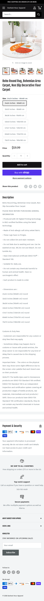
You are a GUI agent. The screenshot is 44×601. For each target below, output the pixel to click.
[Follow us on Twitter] (9, 572)
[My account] (34, 8)
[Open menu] (3, 8)
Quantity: (6, 156)
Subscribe (10, 552)
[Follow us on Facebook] (4, 572)
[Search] (38, 14)
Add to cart (22, 165)
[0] (39, 7)
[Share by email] (40, 186)
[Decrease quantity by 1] (14, 155)
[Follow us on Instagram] (13, 572)
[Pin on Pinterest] (30, 186)
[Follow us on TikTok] (18, 572)
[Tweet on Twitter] (35, 186)
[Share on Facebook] (26, 186)
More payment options (22, 178)
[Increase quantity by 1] (27, 155)
